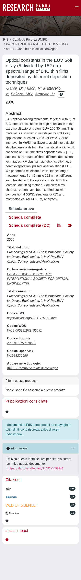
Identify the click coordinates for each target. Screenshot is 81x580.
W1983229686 (17, 355)
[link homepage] (28, 8)
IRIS (5, 39)
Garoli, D (14, 88)
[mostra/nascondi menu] (77, 8)
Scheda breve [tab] (21, 208)
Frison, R (32, 88)
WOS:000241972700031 (24, 330)
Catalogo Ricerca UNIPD (30, 39)
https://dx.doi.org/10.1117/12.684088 (32, 318)
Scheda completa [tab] (25, 217)
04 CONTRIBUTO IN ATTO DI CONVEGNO (37, 44)
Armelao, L (44, 94)
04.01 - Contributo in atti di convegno (31, 49)
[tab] (59, 225)
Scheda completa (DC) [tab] (30, 225)
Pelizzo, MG (21, 94)
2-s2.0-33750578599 (21, 343)
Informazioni (19, 448)
